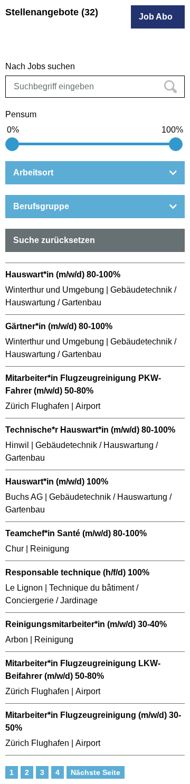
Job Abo (156, 16)
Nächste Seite (95, 772)
